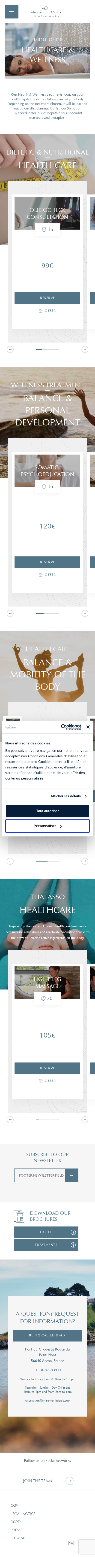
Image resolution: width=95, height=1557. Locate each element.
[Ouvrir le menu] (11, 11)
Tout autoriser (47, 811)
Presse (16, 1530)
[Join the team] (69, 1481)
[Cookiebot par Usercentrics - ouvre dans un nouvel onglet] (61, 727)
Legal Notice (23, 1513)
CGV (14, 1505)
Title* (17, 1293)
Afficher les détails (65, 796)
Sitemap (18, 1538)
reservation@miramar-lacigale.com (47, 1400)
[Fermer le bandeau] (88, 727)
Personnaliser (45, 826)
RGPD (16, 1522)
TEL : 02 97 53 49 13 (47, 1370)
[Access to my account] (45, 11)
